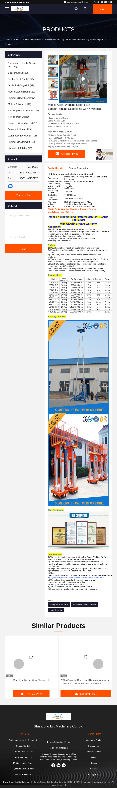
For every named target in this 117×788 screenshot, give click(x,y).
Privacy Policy (94, 774)
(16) (19, 117)
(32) (21, 85)
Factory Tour (94, 746)
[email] (10, 186)
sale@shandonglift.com (77, 2)
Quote (103, 9)
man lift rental (56, 610)
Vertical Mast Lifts (33, 39)
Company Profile (93, 740)
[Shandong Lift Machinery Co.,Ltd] (20, 8)
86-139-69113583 (104, 2)
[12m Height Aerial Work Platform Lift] (31, 657)
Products (18, 39)
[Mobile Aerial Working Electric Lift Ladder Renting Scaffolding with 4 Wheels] (83, 79)
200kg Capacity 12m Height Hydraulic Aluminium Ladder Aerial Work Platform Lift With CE (85, 682)
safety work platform (59, 604)
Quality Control (94, 751)
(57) (22, 123)
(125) (22, 65)
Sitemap (94, 769)
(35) (23, 110)
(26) (19, 104)
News (93, 757)
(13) (22, 135)
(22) (21, 92)
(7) (21, 98)
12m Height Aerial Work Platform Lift (31, 680)
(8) (20, 129)
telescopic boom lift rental (84, 604)
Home (7, 39)
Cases (94, 763)
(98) (21, 79)
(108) (18, 73)
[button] (19, 664)
